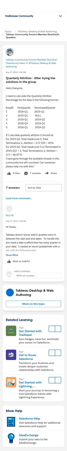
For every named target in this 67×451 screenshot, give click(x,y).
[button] (33, 304)
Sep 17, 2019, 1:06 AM (16, 72)
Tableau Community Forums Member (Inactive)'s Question (32, 36)
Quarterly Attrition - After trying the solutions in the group (30, 80)
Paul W (9, 215)
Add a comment (22, 271)
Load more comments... (19, 198)
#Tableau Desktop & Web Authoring (37, 31)
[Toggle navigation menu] (60, 16)
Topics (8, 31)
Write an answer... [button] (26, 275)
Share (50, 174)
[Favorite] (52, 329)
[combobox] (44, 187)
